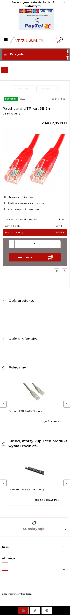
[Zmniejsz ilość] (11, 244)
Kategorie (17, 54)
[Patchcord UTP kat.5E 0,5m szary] (35, 392)
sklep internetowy (11, 594)
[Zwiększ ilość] (58, 244)
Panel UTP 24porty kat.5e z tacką (26, 489)
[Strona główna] (28, 39)
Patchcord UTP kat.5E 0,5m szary (26, 411)
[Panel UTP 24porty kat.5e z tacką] (35, 471)
